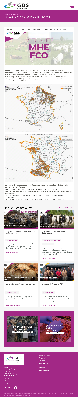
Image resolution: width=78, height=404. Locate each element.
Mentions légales (24, 393)
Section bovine (36, 29)
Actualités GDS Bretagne (51, 240)
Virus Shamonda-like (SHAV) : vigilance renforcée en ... (20, 232)
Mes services (44, 370)
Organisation (43, 361)
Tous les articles (64, 207)
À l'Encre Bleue (27, 395)
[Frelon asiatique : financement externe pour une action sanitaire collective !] (21, 272)
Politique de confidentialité (60, 393)
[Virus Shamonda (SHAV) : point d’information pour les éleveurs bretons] (57, 219)
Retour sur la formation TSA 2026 (54, 284)
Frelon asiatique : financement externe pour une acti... (20, 285)
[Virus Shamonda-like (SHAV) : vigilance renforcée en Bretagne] (21, 219)
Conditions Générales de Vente (41, 393)
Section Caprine (49, 29)
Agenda (6, 378)
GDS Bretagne (10, 14)
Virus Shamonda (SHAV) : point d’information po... (53, 232)
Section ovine (61, 29)
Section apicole (12, 293)
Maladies (42, 367)
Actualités (7, 381)
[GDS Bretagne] (39, 5)
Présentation (43, 358)
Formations (43, 364)
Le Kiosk (6, 384)
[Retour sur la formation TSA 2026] (57, 272)
